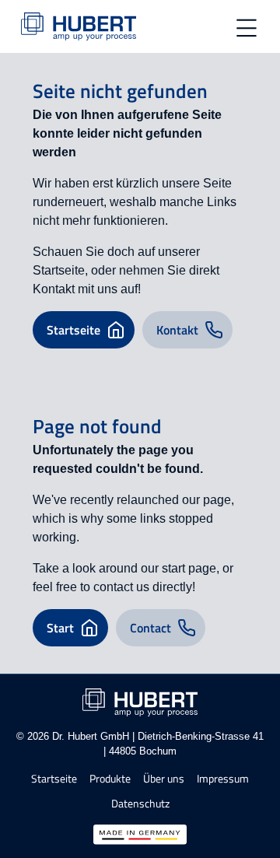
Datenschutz (140, 804)
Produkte (110, 779)
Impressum (223, 779)
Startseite (54, 779)
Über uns (163, 779)
